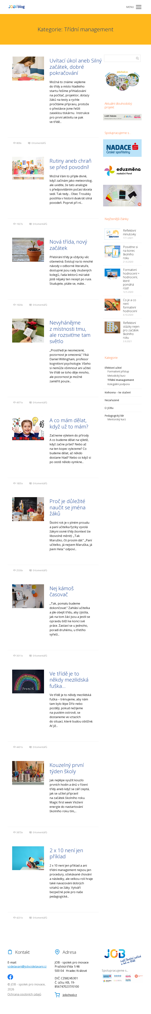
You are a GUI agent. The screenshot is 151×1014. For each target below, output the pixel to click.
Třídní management (120, 380)
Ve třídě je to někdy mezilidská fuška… (69, 679)
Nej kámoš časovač (62, 591)
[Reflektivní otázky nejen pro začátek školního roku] (112, 327)
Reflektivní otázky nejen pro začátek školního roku (131, 330)
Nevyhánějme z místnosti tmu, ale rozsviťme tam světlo (70, 332)
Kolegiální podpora (118, 384)
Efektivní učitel (113, 367)
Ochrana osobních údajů (24, 994)
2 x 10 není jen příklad (66, 853)
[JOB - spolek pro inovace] (17, 7)
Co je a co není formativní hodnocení (130, 305)
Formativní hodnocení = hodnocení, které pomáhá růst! (131, 279)
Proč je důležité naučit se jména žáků (67, 507)
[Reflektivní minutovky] (112, 234)
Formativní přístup (118, 371)
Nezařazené (112, 400)
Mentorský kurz (116, 419)
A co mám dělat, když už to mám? (69, 423)
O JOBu (109, 408)
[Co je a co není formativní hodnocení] (112, 304)
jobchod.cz (70, 995)
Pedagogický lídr (114, 415)
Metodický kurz (116, 375)
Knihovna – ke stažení (118, 392)
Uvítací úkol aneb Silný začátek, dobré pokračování (76, 66)
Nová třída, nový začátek (68, 244)
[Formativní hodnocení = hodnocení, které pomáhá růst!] (112, 274)
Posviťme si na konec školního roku (130, 252)
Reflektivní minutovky (129, 232)
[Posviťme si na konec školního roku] (112, 251)
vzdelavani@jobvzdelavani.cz (27, 966)
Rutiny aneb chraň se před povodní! (71, 163)
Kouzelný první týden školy (67, 768)
